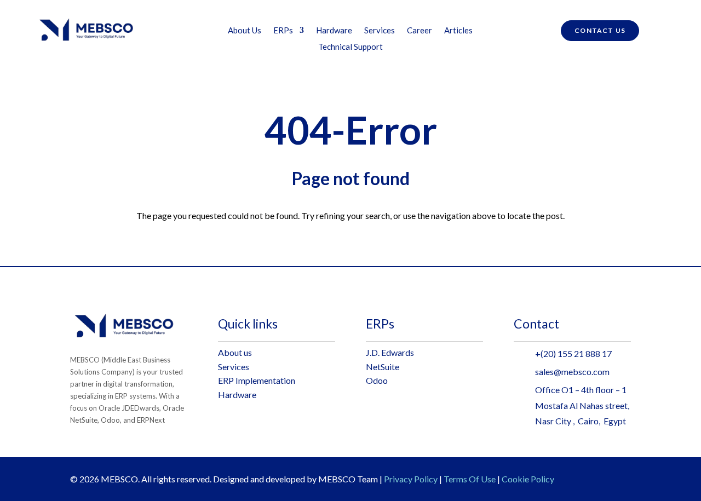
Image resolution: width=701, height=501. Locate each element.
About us (235, 352)
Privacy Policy (411, 479)
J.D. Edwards (390, 352)
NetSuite (382, 366)
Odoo (377, 380)
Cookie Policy (528, 479)
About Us (244, 30)
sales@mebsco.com (572, 371)
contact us (599, 30)
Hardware (334, 30)
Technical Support (350, 47)
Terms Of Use (470, 479)
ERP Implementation (256, 380)
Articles (458, 30)
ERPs (283, 30)
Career (419, 30)
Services (379, 30)
